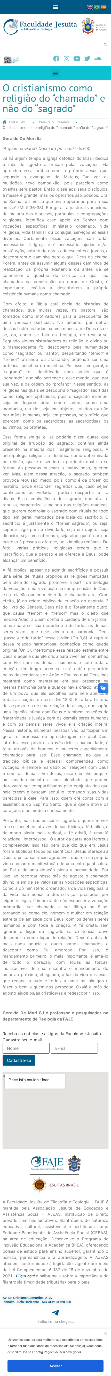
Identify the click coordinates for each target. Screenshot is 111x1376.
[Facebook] (56, 58)
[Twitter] (87, 58)
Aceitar (56, 1366)
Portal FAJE (17, 122)
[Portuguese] (97, 7)
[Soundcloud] (97, 58)
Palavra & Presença (54, 122)
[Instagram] (66, 58)
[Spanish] (103, 7)
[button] (55, 7)
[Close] (105, 1333)
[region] (55, 1352)
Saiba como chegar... (55, 1321)
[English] (90, 7)
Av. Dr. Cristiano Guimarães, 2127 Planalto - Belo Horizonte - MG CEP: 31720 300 (37, 1300)
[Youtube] (77, 58)
